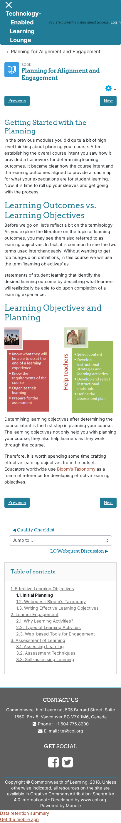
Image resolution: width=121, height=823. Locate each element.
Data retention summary (24, 813)
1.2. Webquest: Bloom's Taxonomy (51, 601)
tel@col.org (71, 731)
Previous (17, 100)
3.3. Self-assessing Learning (45, 659)
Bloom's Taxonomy (76, 469)
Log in (116, 22)
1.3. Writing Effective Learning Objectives (57, 608)
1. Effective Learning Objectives (42, 588)
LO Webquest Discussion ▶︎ (79, 551)
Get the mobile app (19, 819)
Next (108, 100)
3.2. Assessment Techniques (45, 653)
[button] (111, 89)
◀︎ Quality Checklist (34, 530)
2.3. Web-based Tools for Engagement (55, 634)
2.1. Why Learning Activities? (44, 621)
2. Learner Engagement (34, 614)
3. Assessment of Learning (38, 640)
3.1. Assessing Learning (40, 646)
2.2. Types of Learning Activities (48, 627)
